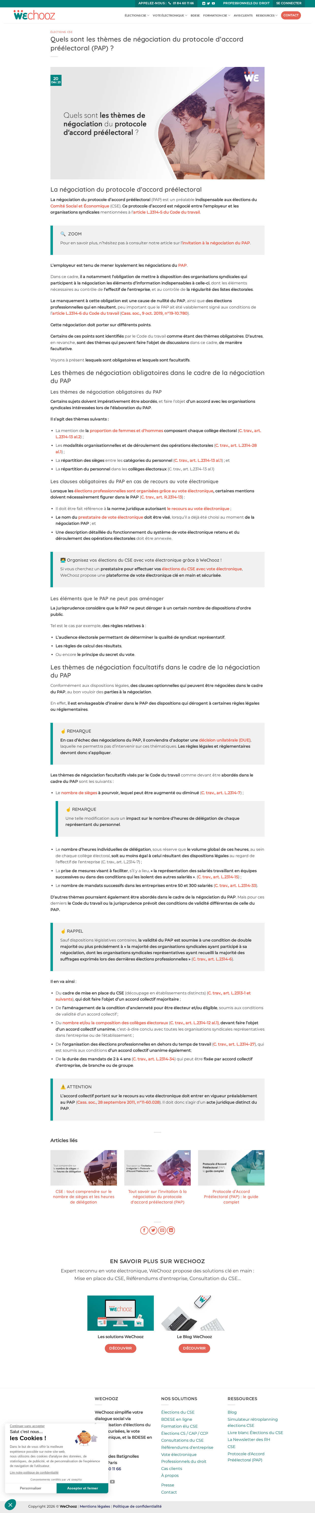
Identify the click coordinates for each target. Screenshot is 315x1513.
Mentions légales (95, 1506)
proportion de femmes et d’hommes (126, 430)
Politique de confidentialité (137, 1506)
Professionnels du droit (246, 3)
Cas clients (171, 1468)
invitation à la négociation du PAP (216, 243)
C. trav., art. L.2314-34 (153, 1059)
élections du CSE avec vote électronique (202, 569)
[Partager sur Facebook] (144, 1230)
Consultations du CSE (182, 1440)
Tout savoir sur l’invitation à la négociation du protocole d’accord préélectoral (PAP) (157, 1196)
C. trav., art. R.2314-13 (161, 497)
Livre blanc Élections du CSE (255, 1432)
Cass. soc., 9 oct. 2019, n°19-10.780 (154, 313)
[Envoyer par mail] (162, 1230)
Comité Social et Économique (79, 206)
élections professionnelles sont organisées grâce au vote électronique (143, 491)
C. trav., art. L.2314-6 (212, 959)
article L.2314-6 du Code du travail (85, 313)
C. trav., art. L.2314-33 (235, 885)
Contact (291, 15)
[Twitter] (208, 3)
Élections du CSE (178, 1412)
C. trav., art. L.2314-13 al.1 (198, 460)
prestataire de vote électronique (110, 517)
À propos (170, 1475)
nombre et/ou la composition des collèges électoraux (115, 1022)
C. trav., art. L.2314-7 (220, 792)
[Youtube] (213, 3)
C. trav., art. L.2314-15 (218, 877)
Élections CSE (135, 15)
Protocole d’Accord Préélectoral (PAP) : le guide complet (231, 1196)
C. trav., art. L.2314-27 (234, 1044)
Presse (167, 1485)
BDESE (195, 15)
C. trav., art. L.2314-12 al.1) (194, 1022)
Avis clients (243, 15)
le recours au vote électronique (198, 508)
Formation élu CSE (179, 1426)
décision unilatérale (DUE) (225, 740)
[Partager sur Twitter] (153, 1230)
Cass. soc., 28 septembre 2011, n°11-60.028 (118, 1102)
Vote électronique (168, 15)
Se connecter (288, 3)
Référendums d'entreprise (187, 1447)
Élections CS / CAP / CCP (184, 1433)
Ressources (265, 15)
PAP (182, 265)
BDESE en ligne (176, 1419)
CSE (232, 1446)
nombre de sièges (79, 792)
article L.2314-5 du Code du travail (166, 212)
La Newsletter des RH (249, 1439)
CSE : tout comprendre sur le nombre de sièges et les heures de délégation (83, 1196)
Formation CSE (215, 15)
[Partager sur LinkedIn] (171, 1230)
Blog (232, 1412)
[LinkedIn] (203, 3)
